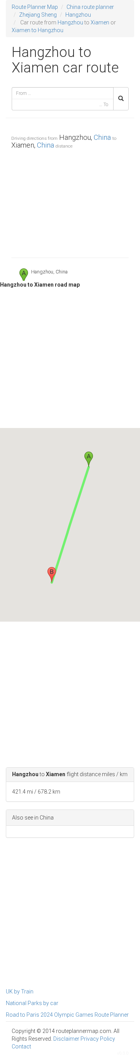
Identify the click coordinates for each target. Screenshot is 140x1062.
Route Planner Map (35, 7)
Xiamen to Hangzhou (37, 30)
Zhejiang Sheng (38, 15)
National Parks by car (32, 1003)
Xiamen (100, 22)
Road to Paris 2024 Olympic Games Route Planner (67, 1015)
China (102, 137)
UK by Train (19, 991)
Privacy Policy (97, 1039)
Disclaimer (66, 1039)
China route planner (90, 7)
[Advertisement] (70, 201)
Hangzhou (78, 15)
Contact (21, 1046)
